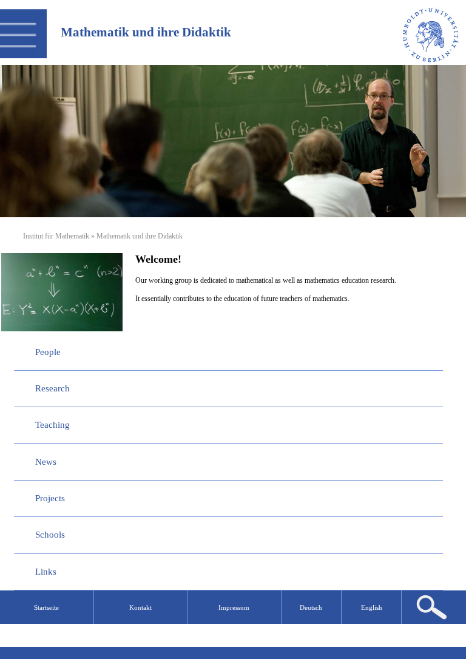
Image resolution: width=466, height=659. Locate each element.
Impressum (233, 607)
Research (52, 388)
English (371, 607)
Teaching (52, 425)
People (48, 352)
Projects (50, 498)
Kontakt (140, 607)
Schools (50, 534)
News (45, 462)
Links (45, 571)
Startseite (46, 607)
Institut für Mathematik (56, 236)
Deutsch (311, 607)
